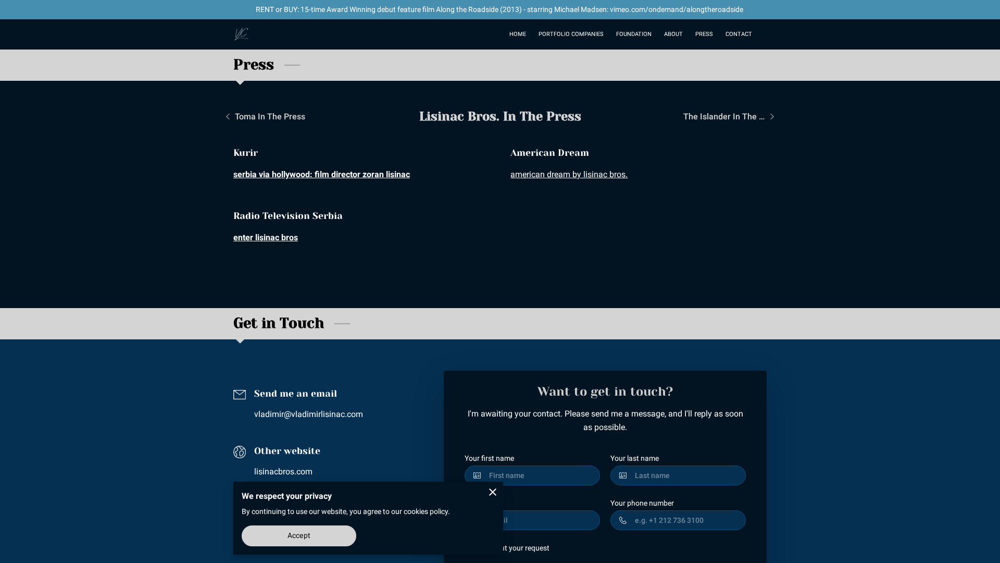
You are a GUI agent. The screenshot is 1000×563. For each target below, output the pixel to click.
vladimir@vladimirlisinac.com (308, 414)
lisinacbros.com (283, 471)
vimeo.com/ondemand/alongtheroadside (676, 9)
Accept (299, 535)
